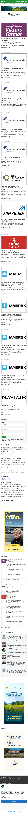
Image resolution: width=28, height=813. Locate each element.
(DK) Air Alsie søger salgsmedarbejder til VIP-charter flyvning (13, 220)
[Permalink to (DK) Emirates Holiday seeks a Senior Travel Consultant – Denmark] (14, 248)
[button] (26, 786)
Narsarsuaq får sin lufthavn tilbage (8, 641)
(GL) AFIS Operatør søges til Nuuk (11, 129)
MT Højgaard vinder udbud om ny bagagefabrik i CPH (12, 472)
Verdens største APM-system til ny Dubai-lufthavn (12, 453)
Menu (5, 2)
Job (9, 52)
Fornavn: (4, 422)
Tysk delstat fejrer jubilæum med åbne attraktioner (12, 494)
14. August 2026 (23, 675)
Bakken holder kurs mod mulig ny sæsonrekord (11, 492)
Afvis (14, 805)
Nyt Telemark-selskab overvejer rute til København (12, 462)
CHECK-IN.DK (10, 648)
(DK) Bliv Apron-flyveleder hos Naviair (13, 406)
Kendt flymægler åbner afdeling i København (10, 451)
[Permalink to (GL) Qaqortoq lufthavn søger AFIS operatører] (14, 66)
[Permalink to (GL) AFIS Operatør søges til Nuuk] (14, 127)
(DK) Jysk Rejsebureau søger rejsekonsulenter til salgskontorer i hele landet (13, 187)
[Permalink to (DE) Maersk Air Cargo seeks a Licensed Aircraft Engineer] (14, 343)
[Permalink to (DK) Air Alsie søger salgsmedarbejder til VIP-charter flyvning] (14, 217)
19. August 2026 (18, 641)
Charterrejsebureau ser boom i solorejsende (10, 488)
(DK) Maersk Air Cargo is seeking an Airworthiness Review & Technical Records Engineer (12, 284)
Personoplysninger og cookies (14, 811)
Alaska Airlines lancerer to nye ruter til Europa (11, 458)
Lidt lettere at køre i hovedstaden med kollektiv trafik (12, 496)
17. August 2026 (23, 667)
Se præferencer (14, 808)
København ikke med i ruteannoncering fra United (12, 447)
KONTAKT (25, 3)
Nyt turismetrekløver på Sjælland (8, 482)
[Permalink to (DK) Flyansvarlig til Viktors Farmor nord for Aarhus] (14, 36)
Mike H (8, 669)
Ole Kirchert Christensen (6, 783)
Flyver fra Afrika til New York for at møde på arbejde (12, 456)
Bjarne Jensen (10, 643)
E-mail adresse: (5, 431)
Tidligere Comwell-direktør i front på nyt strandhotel (12, 490)
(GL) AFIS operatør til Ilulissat (10, 158)
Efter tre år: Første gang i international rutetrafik (10, 667)
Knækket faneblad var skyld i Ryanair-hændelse (15, 645)
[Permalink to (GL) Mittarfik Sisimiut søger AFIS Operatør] (14, 97)
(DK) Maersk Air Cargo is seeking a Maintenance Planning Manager (12, 315)
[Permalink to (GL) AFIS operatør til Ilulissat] (14, 155)
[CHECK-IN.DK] (14, 14)
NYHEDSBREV (15, 3)
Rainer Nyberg (10, 661)
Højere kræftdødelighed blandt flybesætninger (11, 449)
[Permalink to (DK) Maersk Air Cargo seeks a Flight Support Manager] (14, 373)
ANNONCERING (9, 3)
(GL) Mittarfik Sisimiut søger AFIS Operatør (15, 569)
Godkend (14, 801)
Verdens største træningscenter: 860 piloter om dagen (13, 470)
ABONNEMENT (4, 3)
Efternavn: (4, 427)
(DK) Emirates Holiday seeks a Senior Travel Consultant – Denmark (13, 251)
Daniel (8, 635)
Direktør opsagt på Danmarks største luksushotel (11, 484)
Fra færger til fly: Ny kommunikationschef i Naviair (12, 467)
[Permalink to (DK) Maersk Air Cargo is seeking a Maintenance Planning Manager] (14, 312)
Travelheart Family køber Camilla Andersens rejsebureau (13, 486)
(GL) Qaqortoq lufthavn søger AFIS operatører (16, 564)
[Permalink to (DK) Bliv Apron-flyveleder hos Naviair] (14, 404)
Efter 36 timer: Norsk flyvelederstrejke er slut (10, 460)
